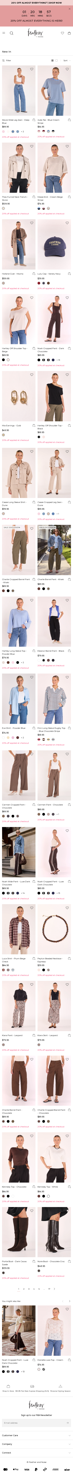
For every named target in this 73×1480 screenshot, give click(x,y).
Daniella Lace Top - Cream (50, 1360)
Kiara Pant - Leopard (12, 1035)
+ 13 (58, 360)
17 (49, 1289)
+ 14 (23, 893)
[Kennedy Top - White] (54, 1157)
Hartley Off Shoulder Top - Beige (15, 350)
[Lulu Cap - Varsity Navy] (54, 244)
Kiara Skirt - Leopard (48, 1035)
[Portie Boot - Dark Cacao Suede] (18, 1232)
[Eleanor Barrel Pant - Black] (54, 622)
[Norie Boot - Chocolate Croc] (54, 1232)
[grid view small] (56, 60)
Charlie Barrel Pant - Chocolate (12, 1111)
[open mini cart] (69, 33)
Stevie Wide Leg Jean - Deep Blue (15, 121)
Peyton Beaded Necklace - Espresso (50, 960)
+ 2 (22, 131)
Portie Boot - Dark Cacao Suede (14, 1263)
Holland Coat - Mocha (12, 273)
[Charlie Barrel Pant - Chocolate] (18, 1081)
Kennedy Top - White (48, 1186)
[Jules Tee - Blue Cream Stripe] (54, 90)
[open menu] (4, 33)
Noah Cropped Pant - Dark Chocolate (51, 350)
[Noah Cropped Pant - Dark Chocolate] (54, 319)
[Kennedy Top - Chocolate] (18, 1157)
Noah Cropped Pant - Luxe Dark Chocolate (51, 883)
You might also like (11, 1301)
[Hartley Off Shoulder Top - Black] (54, 396)
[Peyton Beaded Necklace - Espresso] (54, 929)
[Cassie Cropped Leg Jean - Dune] (54, 473)
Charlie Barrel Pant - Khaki (51, 579)
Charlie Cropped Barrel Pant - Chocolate (51, 1111)
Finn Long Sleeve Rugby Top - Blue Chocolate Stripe (51, 729)
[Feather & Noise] (37, 1405)
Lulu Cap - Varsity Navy (49, 273)
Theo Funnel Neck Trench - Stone (15, 198)
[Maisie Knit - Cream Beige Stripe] (54, 168)
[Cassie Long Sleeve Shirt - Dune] (18, 473)
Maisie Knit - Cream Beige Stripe (50, 198)
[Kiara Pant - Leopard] (18, 1006)
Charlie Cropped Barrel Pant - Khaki (16, 581)
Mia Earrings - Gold (11, 425)
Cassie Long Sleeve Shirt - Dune (14, 503)
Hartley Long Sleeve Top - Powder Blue (14, 652)
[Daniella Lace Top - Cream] (54, 1330)
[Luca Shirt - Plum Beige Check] (18, 929)
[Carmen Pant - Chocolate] (54, 775)
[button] (67, 60)
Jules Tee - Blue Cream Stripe (48, 121)
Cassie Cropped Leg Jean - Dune (50, 503)
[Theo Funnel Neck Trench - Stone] (18, 168)
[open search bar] (12, 33)
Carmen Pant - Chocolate (50, 804)
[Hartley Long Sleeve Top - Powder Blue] (18, 622)
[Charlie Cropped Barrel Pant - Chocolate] (54, 1081)
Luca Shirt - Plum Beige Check (13, 960)
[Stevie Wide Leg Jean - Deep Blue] (18, 90)
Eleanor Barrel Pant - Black (51, 651)
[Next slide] (69, 1301)
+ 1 (58, 513)
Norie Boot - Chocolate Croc (51, 1261)
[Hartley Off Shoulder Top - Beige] (18, 319)
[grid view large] (52, 60)
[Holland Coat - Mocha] (18, 244)
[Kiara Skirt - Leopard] (54, 1006)
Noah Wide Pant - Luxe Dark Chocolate (16, 883)
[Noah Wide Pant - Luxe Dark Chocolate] (18, 852)
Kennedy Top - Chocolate (14, 1186)
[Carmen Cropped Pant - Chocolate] (18, 775)
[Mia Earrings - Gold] (18, 396)
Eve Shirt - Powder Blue (13, 728)
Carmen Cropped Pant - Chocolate (14, 806)
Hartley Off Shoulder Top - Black (50, 427)
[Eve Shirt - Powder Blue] (18, 699)
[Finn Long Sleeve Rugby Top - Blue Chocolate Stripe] (54, 699)
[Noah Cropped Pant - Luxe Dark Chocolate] (54, 852)
